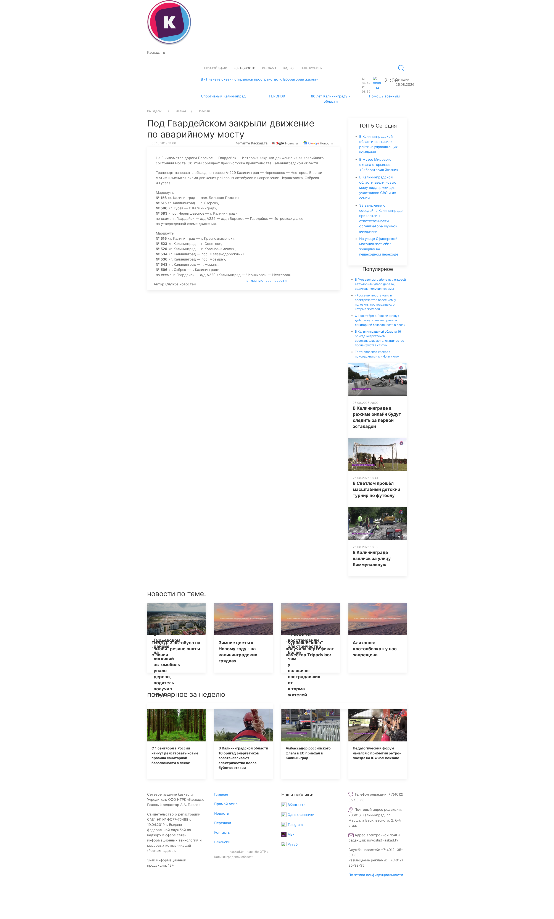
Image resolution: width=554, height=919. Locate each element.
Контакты (222, 832)
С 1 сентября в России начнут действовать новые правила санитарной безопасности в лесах (380, 320)
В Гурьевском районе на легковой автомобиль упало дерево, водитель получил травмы (380, 284)
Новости (221, 813)
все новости (276, 280)
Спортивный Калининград (223, 96)
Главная (221, 794)
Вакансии (222, 842)
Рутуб (292, 844)
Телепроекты (311, 68)
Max (291, 834)
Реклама (269, 68)
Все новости (245, 68)
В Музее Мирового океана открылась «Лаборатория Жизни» (378, 164)
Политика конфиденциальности (375, 875)
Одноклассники (300, 814)
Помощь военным (384, 96)
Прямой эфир (215, 68)
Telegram (295, 824)
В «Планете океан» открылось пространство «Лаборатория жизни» (259, 79)
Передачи (222, 823)
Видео (288, 68)
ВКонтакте (296, 805)
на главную (254, 280)
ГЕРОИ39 (277, 96)
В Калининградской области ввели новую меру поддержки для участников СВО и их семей (377, 187)
